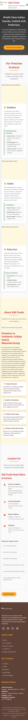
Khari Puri (6, 670)
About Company (8, 646)
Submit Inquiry (9, 594)
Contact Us (6, 649)
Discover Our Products (14, 47)
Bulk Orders (6, 672)
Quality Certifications (9, 652)
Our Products (7, 643)
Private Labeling (8, 675)
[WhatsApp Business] (12, 628)
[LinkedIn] (17, 628)
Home (5, 640)
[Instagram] (8, 628)
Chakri (5, 667)
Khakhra (5, 664)
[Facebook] (3, 628)
